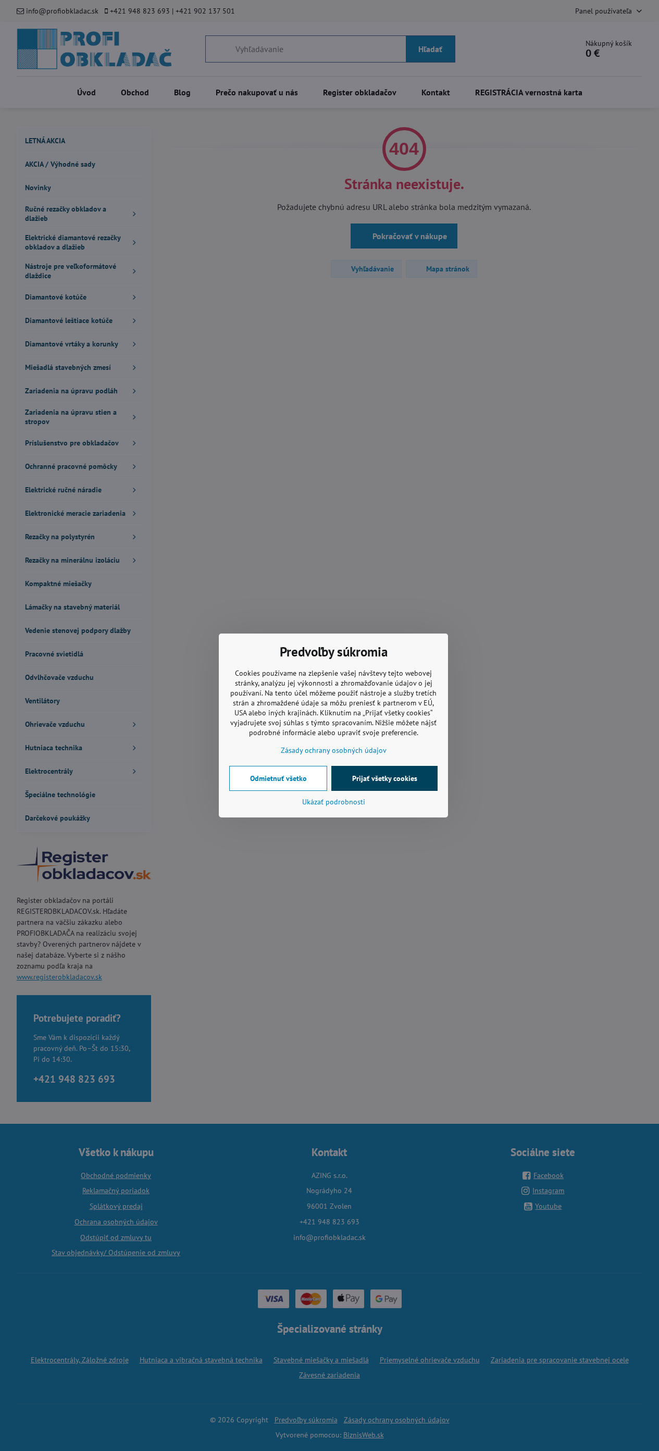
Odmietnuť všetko (278, 778)
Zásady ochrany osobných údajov (334, 750)
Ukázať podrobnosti (333, 802)
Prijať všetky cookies (384, 778)
